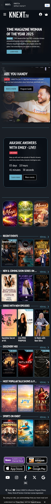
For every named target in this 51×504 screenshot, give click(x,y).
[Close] (1, 5)
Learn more (14, 52)
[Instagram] (16, 477)
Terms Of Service (18, 493)
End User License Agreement (34, 493)
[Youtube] (7, 477)
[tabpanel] (25, 40)
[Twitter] (34, 477)
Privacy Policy (20, 502)
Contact (18, 490)
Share (10, 490)
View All (43, 236)
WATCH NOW (11, 88)
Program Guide (26, 88)
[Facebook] (25, 477)
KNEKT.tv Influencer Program (30, 490)
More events (30, 177)
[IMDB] (25, 483)
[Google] (43, 477)
